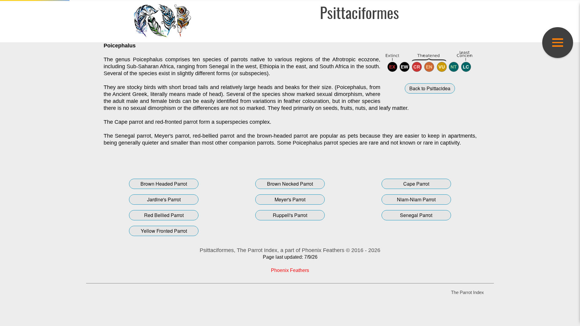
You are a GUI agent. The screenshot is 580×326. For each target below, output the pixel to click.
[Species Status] (430, 61)
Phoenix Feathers (290, 270)
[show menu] (557, 42)
